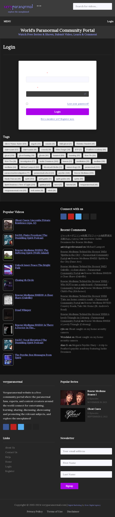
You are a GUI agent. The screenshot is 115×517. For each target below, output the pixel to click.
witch (52, 190)
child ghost (65, 144)
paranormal (92, 167)
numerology (73, 167)
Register (9, 471)
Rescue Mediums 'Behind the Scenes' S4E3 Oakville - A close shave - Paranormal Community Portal (83, 270)
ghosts (44, 155)
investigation (28, 161)
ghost (9, 155)
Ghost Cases (94, 408)
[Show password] (85, 93)
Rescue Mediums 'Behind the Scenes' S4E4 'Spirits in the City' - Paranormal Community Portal (84, 255)
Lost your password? (78, 103)
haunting (74, 155)
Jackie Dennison (49, 161)
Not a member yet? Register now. (57, 119)
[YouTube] (71, 217)
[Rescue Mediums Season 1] (72, 397)
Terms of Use (55, 511)
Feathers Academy (96, 149)
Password (32, 87)
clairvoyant (11, 149)
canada (50, 144)
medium (99, 161)
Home (8, 461)
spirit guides (63, 179)
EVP (78, 149)
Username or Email (37, 73)
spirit (29, 179)
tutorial (71, 184)
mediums (10, 167)
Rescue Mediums (84, 173)
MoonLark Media (53, 167)
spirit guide (45, 179)
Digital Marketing (75, 505)
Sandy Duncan (13, 179)
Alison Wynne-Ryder (16, 144)
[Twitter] (78, 217)
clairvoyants (30, 149)
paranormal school (44, 173)
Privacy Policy (35, 511)
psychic (64, 173)
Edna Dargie (63, 149)
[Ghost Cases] (72, 415)
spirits (78, 179)
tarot (58, 184)
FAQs (8, 457)
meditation (83, 161)
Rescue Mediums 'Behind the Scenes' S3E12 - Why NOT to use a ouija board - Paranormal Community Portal (84, 284)
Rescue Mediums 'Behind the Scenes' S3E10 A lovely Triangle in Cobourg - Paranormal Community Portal (84, 317)
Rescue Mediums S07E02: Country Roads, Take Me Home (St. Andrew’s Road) (85, 306)
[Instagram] (86, 217)
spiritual (45, 184)
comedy (46, 149)
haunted (58, 155)
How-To (90, 155)
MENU (7, 21)
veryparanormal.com (15, 190)
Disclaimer (73, 511)
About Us (10, 447)
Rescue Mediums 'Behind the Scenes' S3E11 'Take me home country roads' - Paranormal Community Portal (84, 299)
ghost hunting (26, 155)
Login (110, 21)
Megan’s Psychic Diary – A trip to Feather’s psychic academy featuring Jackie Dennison (83, 348)
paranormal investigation (17, 173)
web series (37, 190)
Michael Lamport (30, 167)
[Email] (93, 217)
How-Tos (10, 161)
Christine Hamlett (85, 144)
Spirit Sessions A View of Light (20, 184)
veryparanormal (89, 184)
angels (36, 144)
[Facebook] (63, 217)
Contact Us (11, 452)
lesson (67, 161)
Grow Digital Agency (92, 505)
